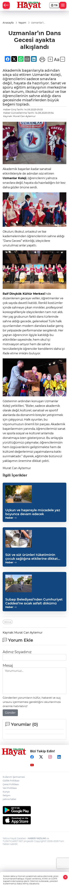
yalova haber (9, 799)
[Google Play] (34, 810)
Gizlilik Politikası (11, 780)
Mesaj (8, 665)
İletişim (6, 795)
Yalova (7, 621)
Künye (6, 791)
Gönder (10, 712)
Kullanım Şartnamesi (14, 777)
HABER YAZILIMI (37, 838)
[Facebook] (32, 757)
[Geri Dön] (6, 5)
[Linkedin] (59, 757)
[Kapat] (65, 877)
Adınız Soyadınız (17, 652)
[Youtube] (32, 765)
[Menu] (62, 5)
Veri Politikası (10, 788)
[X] (41, 757)
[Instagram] (50, 757)
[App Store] (34, 820)
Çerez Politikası (11, 784)
